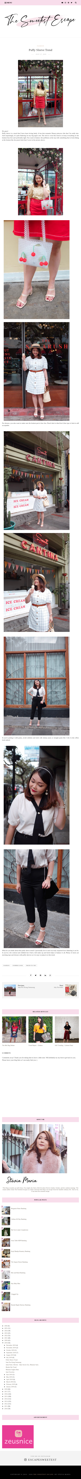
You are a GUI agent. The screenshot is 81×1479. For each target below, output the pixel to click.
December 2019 (11, 1345)
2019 (6, 1343)
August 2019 (10, 1355)
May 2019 (9, 1377)
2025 (6, 1328)
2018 (6, 1389)
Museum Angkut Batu (12, 1369)
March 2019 (10, 1382)
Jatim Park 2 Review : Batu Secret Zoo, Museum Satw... (23, 1365)
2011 (6, 1406)
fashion (40, 46)
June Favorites (10, 1372)
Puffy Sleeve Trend (12, 1360)
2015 (6, 1396)
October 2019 (10, 1350)
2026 (6, 1326)
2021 (6, 1338)
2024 (6, 1331)
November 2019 (11, 1347)
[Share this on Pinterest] (40, 975)
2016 (6, 1394)
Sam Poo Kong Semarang (13, 1362)
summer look (18, 965)
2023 (6, 1333)
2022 (6, 1335)
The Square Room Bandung (19, 1262)
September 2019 (11, 1352)
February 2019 (10, 1384)
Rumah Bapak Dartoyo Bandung (20, 1305)
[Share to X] (35, 975)
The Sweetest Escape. (43, 1474)
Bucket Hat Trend (11, 1367)
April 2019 (9, 1379)
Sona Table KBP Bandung (19, 1240)
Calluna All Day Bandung (18, 1219)
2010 (6, 1408)
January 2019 (10, 1387)
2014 (6, 1399)
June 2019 (9, 1374)
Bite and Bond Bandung (18, 1273)
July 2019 (9, 1357)
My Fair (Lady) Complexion (19, 1230)
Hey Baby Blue (15, 1283)
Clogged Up (14, 1294)
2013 (6, 1401)
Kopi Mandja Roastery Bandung (20, 1251)
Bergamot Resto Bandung (18, 1208)
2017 (6, 1391)
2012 (6, 1404)
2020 (6, 1340)
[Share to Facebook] (30, 975)
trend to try (31, 965)
